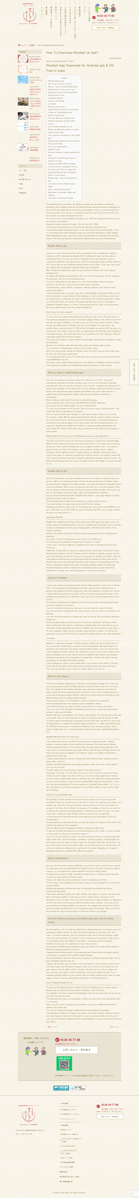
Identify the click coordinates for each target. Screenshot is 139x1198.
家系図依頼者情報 (68, 1162)
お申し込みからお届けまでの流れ (71, 1140)
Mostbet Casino (54, 149)
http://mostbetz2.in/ (84, 307)
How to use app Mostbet (57, 146)
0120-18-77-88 (105, 15)
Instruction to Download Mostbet (60, 198)
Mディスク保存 (67, 1158)
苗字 (21, 188)
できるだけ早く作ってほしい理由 (75, 23)
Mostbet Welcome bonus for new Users (63, 109)
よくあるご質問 (89, 14)
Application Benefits (55, 98)
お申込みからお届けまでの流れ (60, 21)
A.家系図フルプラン (69, 1109)
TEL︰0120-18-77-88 (24, 1134)
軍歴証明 (22, 193)
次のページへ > (115, 1027)
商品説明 (46, 11)
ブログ (84, 10)
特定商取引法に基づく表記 (69, 1176)
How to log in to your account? (60, 83)
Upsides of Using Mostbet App (60, 112)
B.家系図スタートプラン (71, 1114)
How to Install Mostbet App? (59, 189)
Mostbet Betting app (56, 81)
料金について (56, 13)
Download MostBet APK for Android (62, 163)
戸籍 (21, 184)
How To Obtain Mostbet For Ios (60, 126)
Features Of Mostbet (56, 101)
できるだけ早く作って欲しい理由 (70, 1152)
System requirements (56, 115)
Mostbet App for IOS (56, 95)
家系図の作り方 (25, 179)
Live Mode (52, 103)
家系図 (21, 175)
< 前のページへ (52, 1027)
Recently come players (56, 106)
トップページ (41, 13)
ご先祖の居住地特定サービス (65, 20)
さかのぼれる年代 (70, 15)
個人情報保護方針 (66, 1181)
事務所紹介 (79, 12)
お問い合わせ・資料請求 (105, 27)
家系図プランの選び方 (51, 17)
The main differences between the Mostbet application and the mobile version (61, 121)
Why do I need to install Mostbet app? (63, 86)
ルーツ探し (23, 170)
